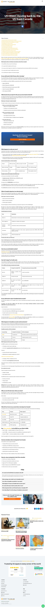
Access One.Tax (4, 590)
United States (4, 586)
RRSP (3, 334)
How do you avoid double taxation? (7, 45)
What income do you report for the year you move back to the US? (11, 41)
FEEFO (33, 561)
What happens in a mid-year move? (7, 43)
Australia (3, 581)
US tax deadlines (7, 428)
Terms (25, 595)
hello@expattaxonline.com (28, 583)
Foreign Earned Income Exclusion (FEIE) (19, 155)
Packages (3, 592)
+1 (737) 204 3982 (26, 581)
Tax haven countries (20, 548)
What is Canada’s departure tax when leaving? (9, 44)
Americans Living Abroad (34, 519)
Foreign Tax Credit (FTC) (33, 154)
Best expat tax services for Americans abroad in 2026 (21, 532)
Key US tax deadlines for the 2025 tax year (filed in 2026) (11, 52)
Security (3, 595)
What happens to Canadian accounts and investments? (10, 49)
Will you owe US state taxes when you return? (9, 50)
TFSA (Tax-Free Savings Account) (7, 356)
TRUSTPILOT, (24, 561)
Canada (3, 583)
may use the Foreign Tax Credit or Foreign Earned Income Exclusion (14, 58)
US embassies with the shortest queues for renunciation (7, 540)
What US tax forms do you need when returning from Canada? (11, 51)
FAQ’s (24, 592)
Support (25, 590)
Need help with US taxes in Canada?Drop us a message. (10, 42)
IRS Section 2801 (4, 531)
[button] (39, 574)
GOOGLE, (28, 561)
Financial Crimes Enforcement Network (17, 314)
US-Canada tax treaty (5, 251)
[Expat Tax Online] (8, 2)
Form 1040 (4, 414)
